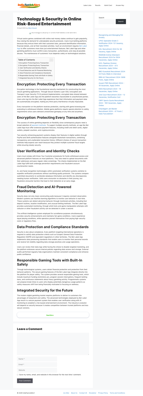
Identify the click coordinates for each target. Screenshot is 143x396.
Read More (50, 315)
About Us (74, 393)
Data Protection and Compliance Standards (35, 73)
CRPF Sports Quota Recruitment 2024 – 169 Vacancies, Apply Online (111, 103)
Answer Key (120, 5)
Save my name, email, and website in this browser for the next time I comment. (50, 375)
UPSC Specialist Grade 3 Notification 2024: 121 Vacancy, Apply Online (111, 43)
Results (97, 5)
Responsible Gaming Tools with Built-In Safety (36, 75)
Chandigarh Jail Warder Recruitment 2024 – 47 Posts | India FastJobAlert (111, 111)
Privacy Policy (103, 393)
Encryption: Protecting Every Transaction (34, 63)
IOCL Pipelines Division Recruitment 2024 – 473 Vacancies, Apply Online (108, 65)
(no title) (66, 393)
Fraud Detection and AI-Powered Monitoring (35, 70)
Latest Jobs (87, 5)
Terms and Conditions (117, 393)
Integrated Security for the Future (31, 78)
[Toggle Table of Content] (50, 60)
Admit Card (108, 5)
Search (101, 18)
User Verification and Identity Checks (33, 68)
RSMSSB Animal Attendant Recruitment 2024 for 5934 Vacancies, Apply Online (109, 57)
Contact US (83, 393)
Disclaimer (92, 393)
